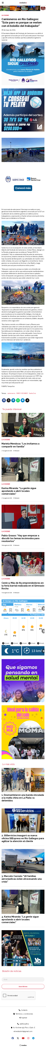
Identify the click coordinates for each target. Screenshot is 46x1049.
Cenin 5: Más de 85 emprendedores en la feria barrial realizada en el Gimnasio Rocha (23, 586)
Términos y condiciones (24, 1014)
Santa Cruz (32, 393)
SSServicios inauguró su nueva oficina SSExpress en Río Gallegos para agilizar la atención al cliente (23, 838)
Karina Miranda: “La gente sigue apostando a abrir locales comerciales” (19, 491)
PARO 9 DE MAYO (22, 393)
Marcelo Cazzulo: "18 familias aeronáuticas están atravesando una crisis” (22, 879)
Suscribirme (23, 986)
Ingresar (24, 1018)
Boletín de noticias (11, 971)
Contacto (23, 1010)
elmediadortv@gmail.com (23, 1031)
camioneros (11, 393)
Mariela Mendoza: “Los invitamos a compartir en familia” (20, 445)
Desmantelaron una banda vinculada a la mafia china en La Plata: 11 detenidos (23, 798)
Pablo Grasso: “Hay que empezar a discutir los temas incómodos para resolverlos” (20, 538)
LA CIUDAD (5, 15)
